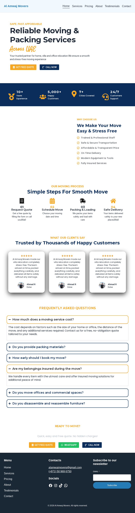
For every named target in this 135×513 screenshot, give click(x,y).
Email (96, 471)
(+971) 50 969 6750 (60, 471)
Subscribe (112, 485)
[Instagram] (56, 485)
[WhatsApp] (66, 485)
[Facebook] (51, 485)
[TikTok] (61, 485)
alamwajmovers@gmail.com (65, 467)
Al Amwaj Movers (16, 6)
